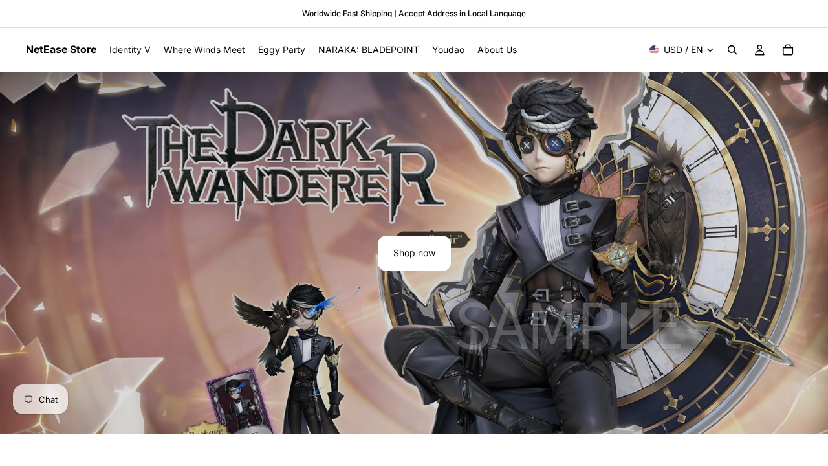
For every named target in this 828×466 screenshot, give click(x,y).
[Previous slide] (20, 253)
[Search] (732, 50)
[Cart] (788, 50)
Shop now (414, 252)
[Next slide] (807, 253)
